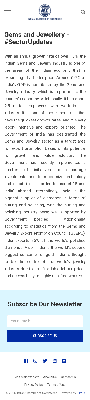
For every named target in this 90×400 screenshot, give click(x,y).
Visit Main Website (26, 377)
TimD (81, 393)
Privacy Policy (33, 384)
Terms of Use (56, 384)
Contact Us (68, 377)
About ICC (50, 377)
